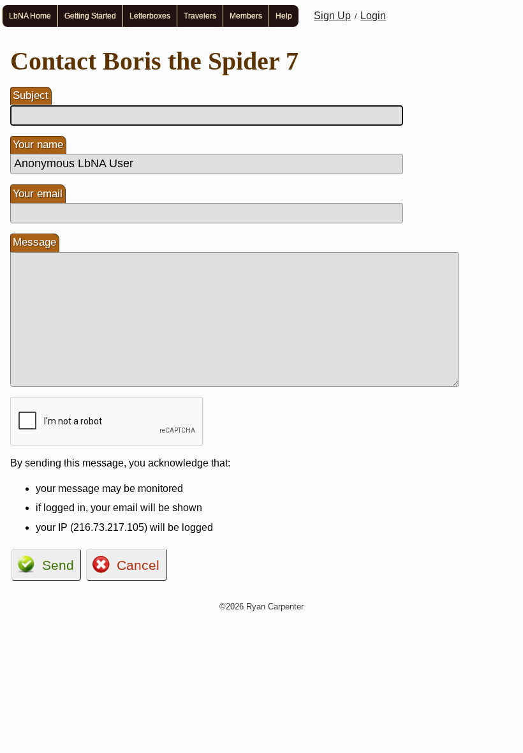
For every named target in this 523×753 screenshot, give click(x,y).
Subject (30, 95)
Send (58, 565)
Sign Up (332, 15)
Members (246, 15)
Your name (38, 144)
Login (373, 15)
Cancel (138, 565)
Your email (38, 194)
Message (34, 242)
